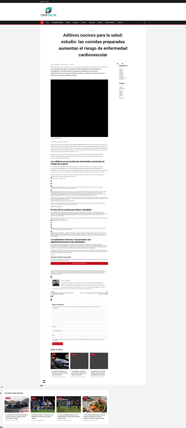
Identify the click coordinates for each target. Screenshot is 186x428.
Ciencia (83, 22)
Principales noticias (57, 22)
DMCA (121, 92)
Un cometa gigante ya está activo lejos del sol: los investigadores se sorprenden (62, 293)
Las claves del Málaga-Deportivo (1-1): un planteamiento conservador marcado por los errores (69, 416)
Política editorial (121, 94)
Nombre (54, 326)
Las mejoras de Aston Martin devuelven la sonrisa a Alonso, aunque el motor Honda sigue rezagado (17, 416)
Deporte (100, 22)
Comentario (55, 308)
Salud (85, 398)
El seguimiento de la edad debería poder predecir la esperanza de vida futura (98, 373)
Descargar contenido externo (79, 263)
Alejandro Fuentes (62, 376)
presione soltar (73, 204)
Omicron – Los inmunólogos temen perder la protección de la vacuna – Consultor (94, 293)
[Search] (144, 22)
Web (53, 335)
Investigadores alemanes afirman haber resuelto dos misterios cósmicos (78, 373)
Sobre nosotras (121, 87)
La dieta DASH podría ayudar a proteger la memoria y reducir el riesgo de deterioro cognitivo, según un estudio (94, 416)
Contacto (120, 22)
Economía (75, 22)
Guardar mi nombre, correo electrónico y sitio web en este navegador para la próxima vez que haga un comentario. (78, 340)
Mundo (68, 22)
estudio (77, 148)
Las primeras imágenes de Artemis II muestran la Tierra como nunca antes (60, 373)
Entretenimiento (109, 22)
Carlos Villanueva (56, 64)
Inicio (47, 22)
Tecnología (91, 22)
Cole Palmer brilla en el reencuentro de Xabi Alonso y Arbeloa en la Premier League (42, 416)
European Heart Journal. (72, 151)
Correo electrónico (57, 330)
